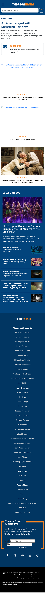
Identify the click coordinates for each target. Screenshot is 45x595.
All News (22, 466)
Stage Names (22, 489)
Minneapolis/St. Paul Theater (22, 378)
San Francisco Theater (22, 364)
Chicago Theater (22, 337)
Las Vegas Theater (22, 351)
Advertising (22, 498)
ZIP (5, 544)
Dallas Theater (22, 425)
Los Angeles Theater (23, 341)
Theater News (22, 94)
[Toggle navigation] (1, 4)
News (10, 19)
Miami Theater (22, 355)
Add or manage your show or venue (22, 503)
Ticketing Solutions (22, 512)
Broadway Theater (22, 332)
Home (3, 19)
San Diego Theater (22, 448)
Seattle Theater (23, 369)
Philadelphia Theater (22, 360)
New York (22, 475)
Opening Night (22, 401)
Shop (23, 494)
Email (7, 541)
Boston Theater (22, 346)
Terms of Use (12, 585)
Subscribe (22, 547)
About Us (22, 508)
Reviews (22, 137)
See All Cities (22, 383)
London (22, 480)
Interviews (22, 406)
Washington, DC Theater (22, 374)
